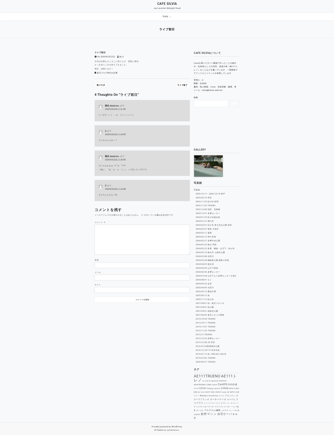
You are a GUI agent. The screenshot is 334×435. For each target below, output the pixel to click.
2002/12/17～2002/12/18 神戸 (210, 194)
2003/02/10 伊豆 (204, 198)
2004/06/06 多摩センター (208, 272)
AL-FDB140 (206, 381)
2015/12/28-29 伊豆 (205, 342)
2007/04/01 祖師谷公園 (207, 311)
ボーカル (200, 410)
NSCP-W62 (210, 392)
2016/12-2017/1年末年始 (208, 350)
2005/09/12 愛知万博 (206, 291)
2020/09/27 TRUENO (206, 362)
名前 (97, 260)
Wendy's (204, 395)
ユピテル (225, 410)
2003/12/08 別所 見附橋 (208, 209)
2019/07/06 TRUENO (206, 358)
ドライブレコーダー (222, 407)
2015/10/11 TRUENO (206, 323)
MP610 (232, 388)
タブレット (225, 403)
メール (98, 272)
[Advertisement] (142, 320)
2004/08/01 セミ (204, 280)
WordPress (213, 396)
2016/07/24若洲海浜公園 (207, 346)
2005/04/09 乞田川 (205, 287)
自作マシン (209, 414)
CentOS (222, 384)
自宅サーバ (224, 414)
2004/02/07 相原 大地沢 (207, 229)
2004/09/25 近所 (204, 284)
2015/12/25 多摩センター (208, 338)
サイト (98, 285)
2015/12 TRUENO (204, 334)
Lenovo (217, 388)
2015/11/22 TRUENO (206, 330)
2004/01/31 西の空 (205, 221)
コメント (100, 222)
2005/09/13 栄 (203, 295)
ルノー (231, 410)
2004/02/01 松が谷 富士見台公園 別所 (214, 225)
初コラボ (101, 85)
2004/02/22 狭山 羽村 (206, 244)
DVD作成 (232, 384)
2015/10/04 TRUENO (206, 319)
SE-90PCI (231, 392)
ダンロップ (234, 403)
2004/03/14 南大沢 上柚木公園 (210, 252)
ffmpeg (210, 388)
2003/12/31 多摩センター (208, 213)
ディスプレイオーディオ (204, 407)
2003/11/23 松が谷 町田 (207, 201)
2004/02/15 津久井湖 (206, 237)
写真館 (165, 16)
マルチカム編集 (212, 410)
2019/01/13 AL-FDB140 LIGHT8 (211, 354)
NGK (203, 392)
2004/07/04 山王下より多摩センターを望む (216, 276)
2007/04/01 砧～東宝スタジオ (210, 303)
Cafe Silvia (167, 4)
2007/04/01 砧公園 (205, 307)
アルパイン (230, 395)
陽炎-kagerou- (112, 105)
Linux (225, 388)
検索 (196, 97)
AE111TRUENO (207, 376)
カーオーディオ (218, 399)
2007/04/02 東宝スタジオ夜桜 (210, 315)
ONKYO (218, 392)
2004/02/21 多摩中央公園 (208, 241)
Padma (160, 430)
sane (224, 392)
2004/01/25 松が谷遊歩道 (208, 217)
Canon (214, 385)
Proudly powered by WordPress (167, 426)
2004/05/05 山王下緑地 (207, 268)
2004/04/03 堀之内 (205, 264)
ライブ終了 (182, 85)
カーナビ (231, 399)
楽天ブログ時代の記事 (107, 73)
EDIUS (202, 388)
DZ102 (196, 388)
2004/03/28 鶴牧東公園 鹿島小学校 (212, 260)
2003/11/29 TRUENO (206, 205)
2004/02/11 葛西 (204, 233)
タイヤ (217, 403)
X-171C (221, 396)
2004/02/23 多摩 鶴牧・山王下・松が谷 (215, 248)
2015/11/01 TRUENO (206, 327)
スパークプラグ (209, 403)
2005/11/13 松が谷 (205, 299)
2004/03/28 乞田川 (205, 256)
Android (215, 381)
